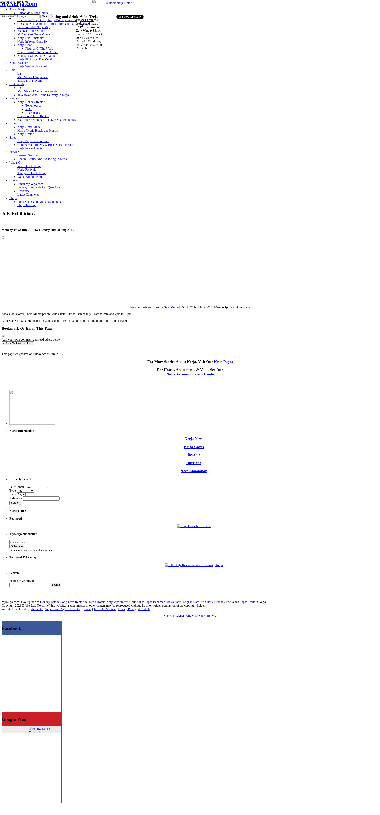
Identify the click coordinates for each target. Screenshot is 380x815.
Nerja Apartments (117, 602)
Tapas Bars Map (155, 602)
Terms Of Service (105, 609)
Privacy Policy (127, 609)
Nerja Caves (194, 447)
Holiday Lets (48, 602)
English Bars (191, 602)
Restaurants (174, 602)
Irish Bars (206, 602)
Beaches (194, 455)
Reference (16, 498)
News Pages (223, 362)
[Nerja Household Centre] (194, 526)
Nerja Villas (136, 602)
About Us (144, 609)
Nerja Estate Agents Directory (63, 609)
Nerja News (194, 439)
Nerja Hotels (97, 602)
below (56, 339)
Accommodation (194, 471)
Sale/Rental (17, 486)
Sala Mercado (172, 307)
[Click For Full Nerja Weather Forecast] (94, 2)
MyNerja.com (18, 3)
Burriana (193, 463)
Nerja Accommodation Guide (190, 374)
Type (13, 490)
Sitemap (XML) (174, 615)
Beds (13, 494)
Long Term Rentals (72, 602)
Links (87, 609)
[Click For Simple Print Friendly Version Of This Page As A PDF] (3, 336)
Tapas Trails (247, 602)
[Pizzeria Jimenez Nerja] (194, 565)
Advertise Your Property (201, 615)
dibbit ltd (37, 609)
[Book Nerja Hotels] (119, 3)
